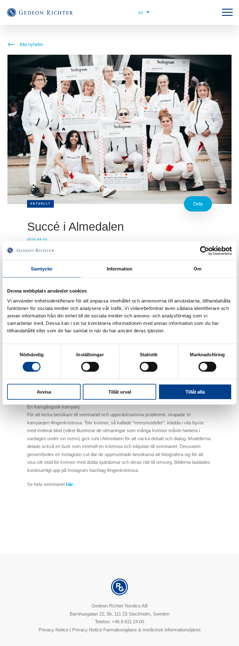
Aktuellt (40, 203)
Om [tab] (197, 268)
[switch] (90, 367)
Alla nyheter (31, 44)
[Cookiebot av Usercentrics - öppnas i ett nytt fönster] (204, 251)
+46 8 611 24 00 (128, 621)
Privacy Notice (53, 629)
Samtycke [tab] (41, 268)
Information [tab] (119, 268)
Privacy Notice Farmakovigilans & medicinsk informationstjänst (136, 629)
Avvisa (44, 391)
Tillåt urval (119, 391)
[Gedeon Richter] (40, 12)
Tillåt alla (195, 391)
